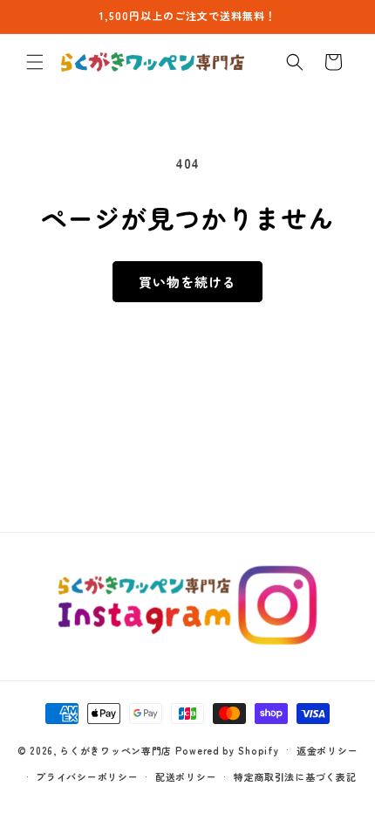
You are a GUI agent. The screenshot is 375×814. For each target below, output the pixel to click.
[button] (35, 62)
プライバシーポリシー (87, 776)
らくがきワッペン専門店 (115, 749)
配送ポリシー (185, 776)
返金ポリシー (327, 750)
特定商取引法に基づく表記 (295, 776)
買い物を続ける (187, 281)
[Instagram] (188, 605)
